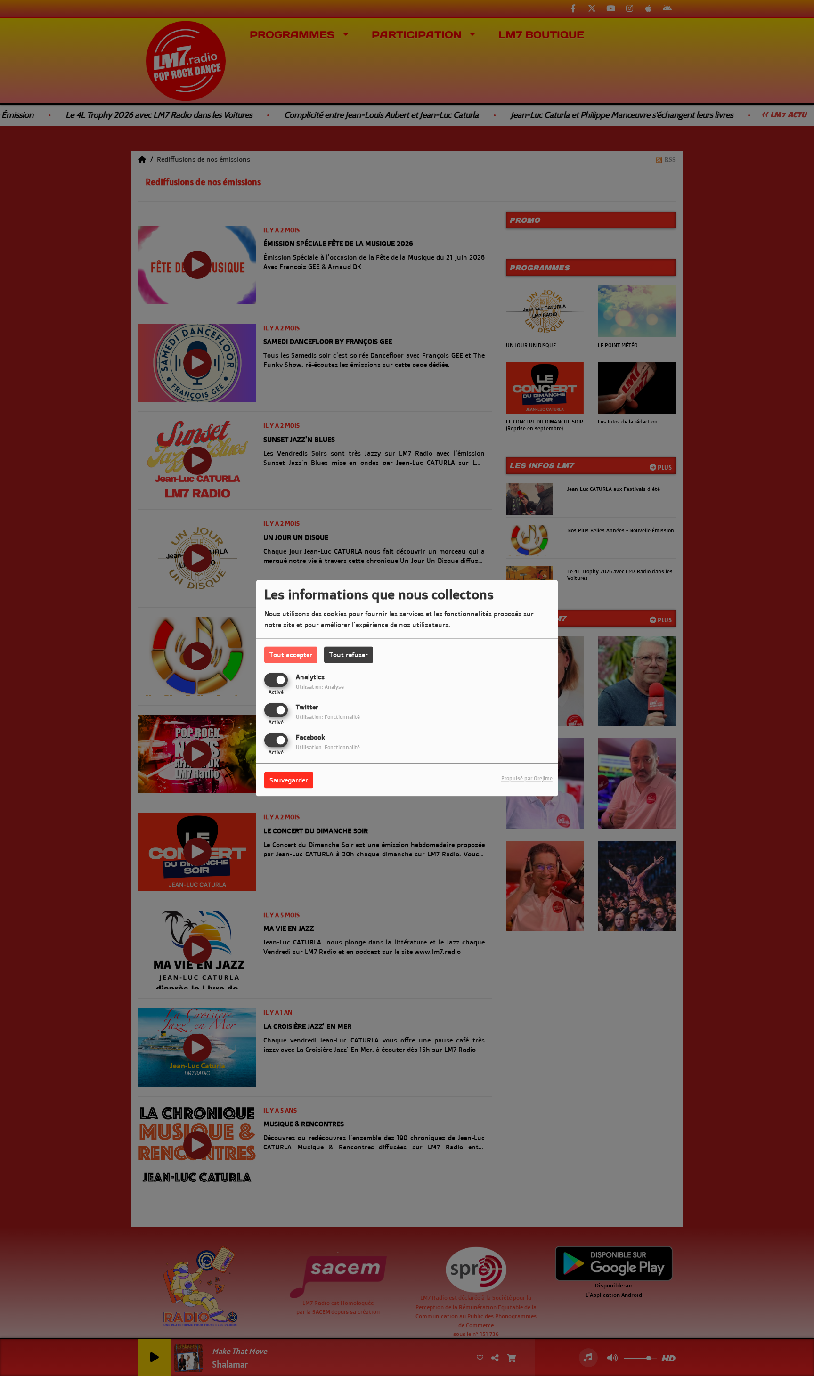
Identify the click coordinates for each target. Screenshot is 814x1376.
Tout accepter (290, 655)
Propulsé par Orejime (527, 778)
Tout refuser (348, 655)
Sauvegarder (288, 780)
